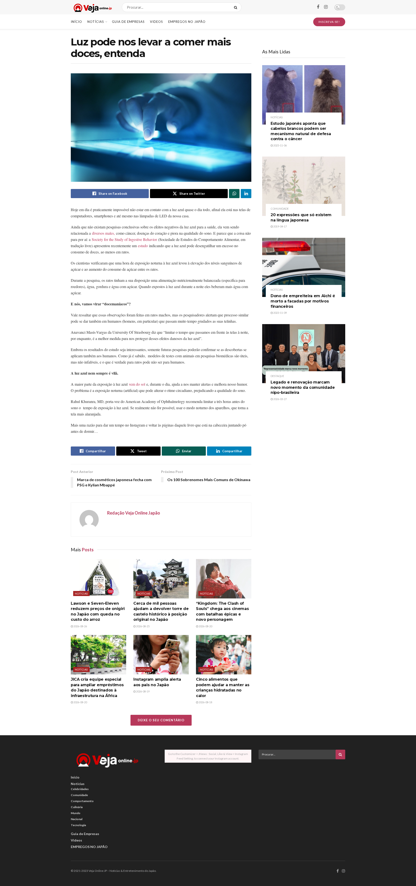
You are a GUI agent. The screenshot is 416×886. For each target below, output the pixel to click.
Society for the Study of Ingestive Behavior (124, 239)
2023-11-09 (280, 312)
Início (76, 22)
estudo (143, 245)
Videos (156, 22)
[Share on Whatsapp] (234, 193)
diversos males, (103, 233)
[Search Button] (236, 7)
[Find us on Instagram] (326, 7)
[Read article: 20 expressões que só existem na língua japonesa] (303, 186)
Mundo (75, 813)
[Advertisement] (302, 797)
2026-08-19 (143, 691)
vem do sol (137, 384)
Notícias (95, 22)
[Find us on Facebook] (318, 7)
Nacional (76, 819)
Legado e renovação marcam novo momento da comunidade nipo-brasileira (303, 387)
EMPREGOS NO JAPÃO (187, 22)
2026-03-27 (280, 399)
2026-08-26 (80, 626)
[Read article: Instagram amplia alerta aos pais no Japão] (161, 654)
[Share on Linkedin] (246, 193)
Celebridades (80, 789)
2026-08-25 (143, 626)
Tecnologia (78, 825)
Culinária (77, 807)
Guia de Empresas (128, 22)
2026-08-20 (205, 626)
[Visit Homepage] (92, 7)
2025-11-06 (280, 145)
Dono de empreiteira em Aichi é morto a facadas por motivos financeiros (303, 301)
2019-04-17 (280, 226)
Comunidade (280, 208)
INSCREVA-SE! (329, 22)
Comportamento (82, 801)
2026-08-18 (205, 702)
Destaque (277, 376)
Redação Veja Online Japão (133, 512)
